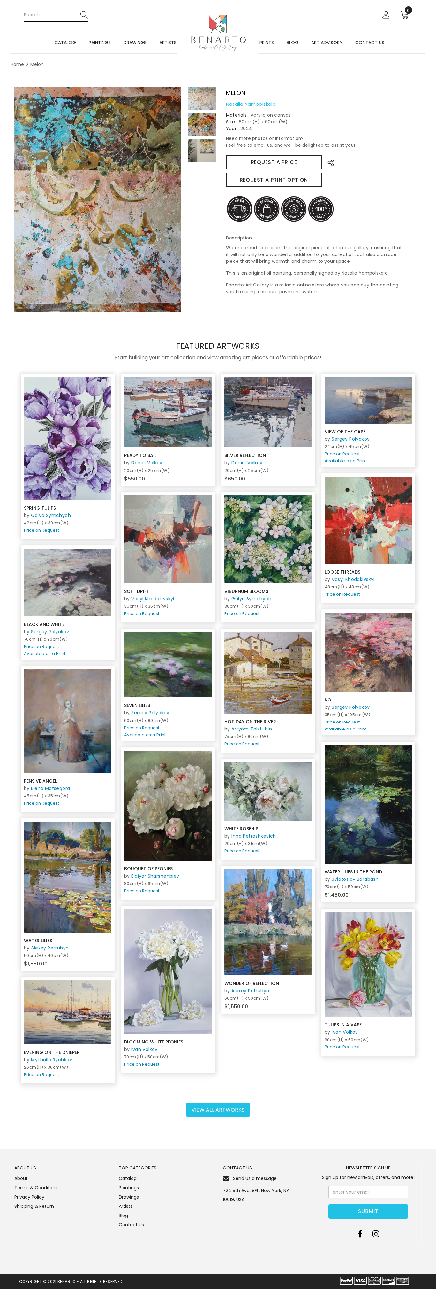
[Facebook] (360, 1234)
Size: (231, 122)
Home (17, 64)
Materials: (237, 115)
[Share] (329, 162)
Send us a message (255, 1178)
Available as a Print (345, 461)
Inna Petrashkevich (253, 836)
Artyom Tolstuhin (251, 729)
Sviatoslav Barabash (355, 879)
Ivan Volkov (144, 1049)
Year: (231, 128)
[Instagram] (375, 1234)
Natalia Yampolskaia (251, 104)
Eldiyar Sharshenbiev (155, 876)
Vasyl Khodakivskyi (353, 579)
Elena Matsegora (50, 788)
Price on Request (41, 530)
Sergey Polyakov (351, 439)
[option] (97, 199)
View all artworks (218, 1109)
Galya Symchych (51, 515)
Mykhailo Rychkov (51, 1060)
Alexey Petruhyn (50, 948)
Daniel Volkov (146, 462)
